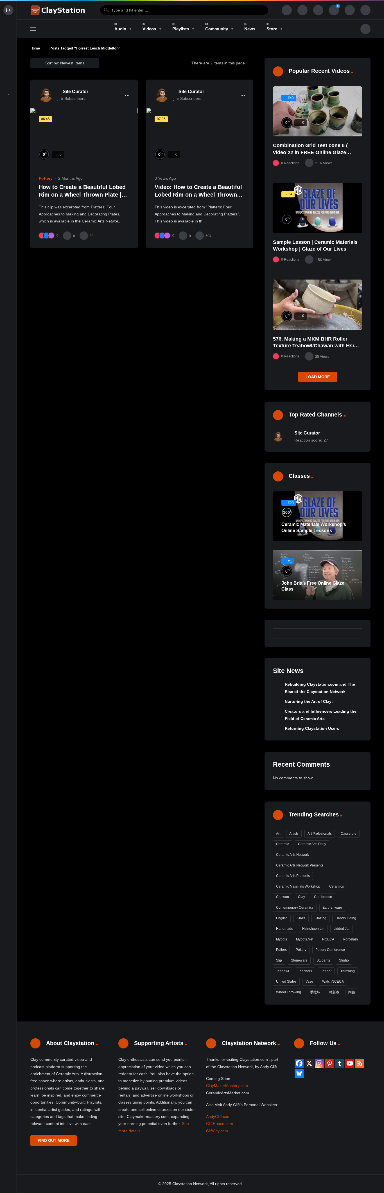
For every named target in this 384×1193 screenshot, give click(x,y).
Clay (301, 897)
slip (279, 960)
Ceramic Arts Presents (293, 876)
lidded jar (341, 929)
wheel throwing (288, 992)
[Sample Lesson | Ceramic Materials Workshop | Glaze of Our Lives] (317, 208)
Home (35, 48)
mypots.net (304, 939)
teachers (305, 971)
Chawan (282, 897)
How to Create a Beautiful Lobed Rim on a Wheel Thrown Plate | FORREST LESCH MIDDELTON (82, 195)
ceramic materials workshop (298, 886)
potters (281, 950)
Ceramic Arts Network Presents (299, 865)
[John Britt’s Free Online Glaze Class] (317, 575)
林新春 (334, 992)
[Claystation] (58, 10)
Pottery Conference (330, 950)
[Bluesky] (299, 1073)
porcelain (350, 939)
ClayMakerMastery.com (227, 1085)
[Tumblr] (339, 1063)
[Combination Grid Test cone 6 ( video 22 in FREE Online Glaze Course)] (317, 111)
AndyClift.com (218, 1116)
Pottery (46, 178)
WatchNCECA (333, 981)
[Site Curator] (46, 95)
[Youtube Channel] (349, 1063)
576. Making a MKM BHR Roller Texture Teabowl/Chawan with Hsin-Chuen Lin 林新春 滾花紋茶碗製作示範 (317, 345)
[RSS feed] (359, 1063)
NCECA (328, 939)
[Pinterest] (329, 1063)
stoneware (299, 960)
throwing (347, 971)
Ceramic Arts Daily (312, 844)
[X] (309, 1063)
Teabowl (282, 971)
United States (286, 981)
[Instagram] (319, 1063)
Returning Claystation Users (312, 728)
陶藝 (351, 992)
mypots (281, 939)
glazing (320, 918)
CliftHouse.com (219, 1123)
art (278, 834)
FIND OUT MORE (53, 1140)
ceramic (282, 844)
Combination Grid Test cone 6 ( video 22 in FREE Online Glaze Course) (310, 152)
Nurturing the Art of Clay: (309, 701)
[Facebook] (299, 1063)
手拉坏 (315, 992)
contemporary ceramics (294, 908)
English (282, 918)
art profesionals (320, 834)
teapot (326, 971)
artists (294, 834)
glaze (301, 918)
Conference (323, 897)
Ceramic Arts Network (292, 855)
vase (309, 981)
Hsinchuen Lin (313, 929)
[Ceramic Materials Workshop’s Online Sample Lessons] (317, 516)
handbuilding (345, 918)
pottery (301, 950)
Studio (344, 960)
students (323, 960)
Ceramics (336, 886)
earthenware (332, 908)
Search (355, 633)
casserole (348, 834)
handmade (284, 929)
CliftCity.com (217, 1131)
